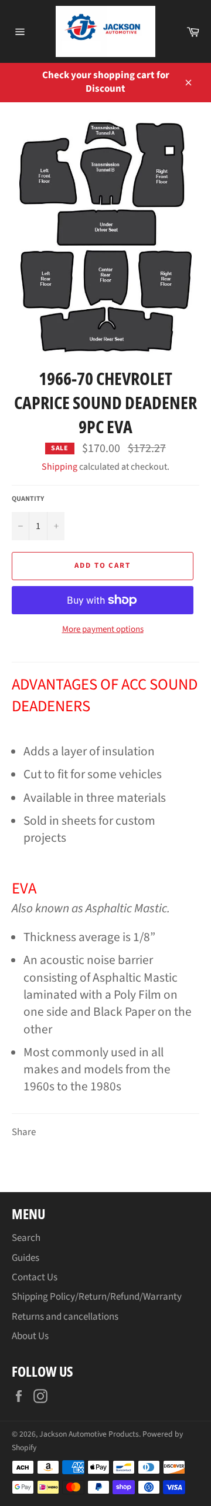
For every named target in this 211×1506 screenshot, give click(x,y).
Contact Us (34, 1277)
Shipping (59, 466)
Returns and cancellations (65, 1317)
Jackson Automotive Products (89, 1434)
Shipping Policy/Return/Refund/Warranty (97, 1297)
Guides (25, 1258)
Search (26, 1238)
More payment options (103, 629)
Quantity (28, 499)
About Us (30, 1336)
